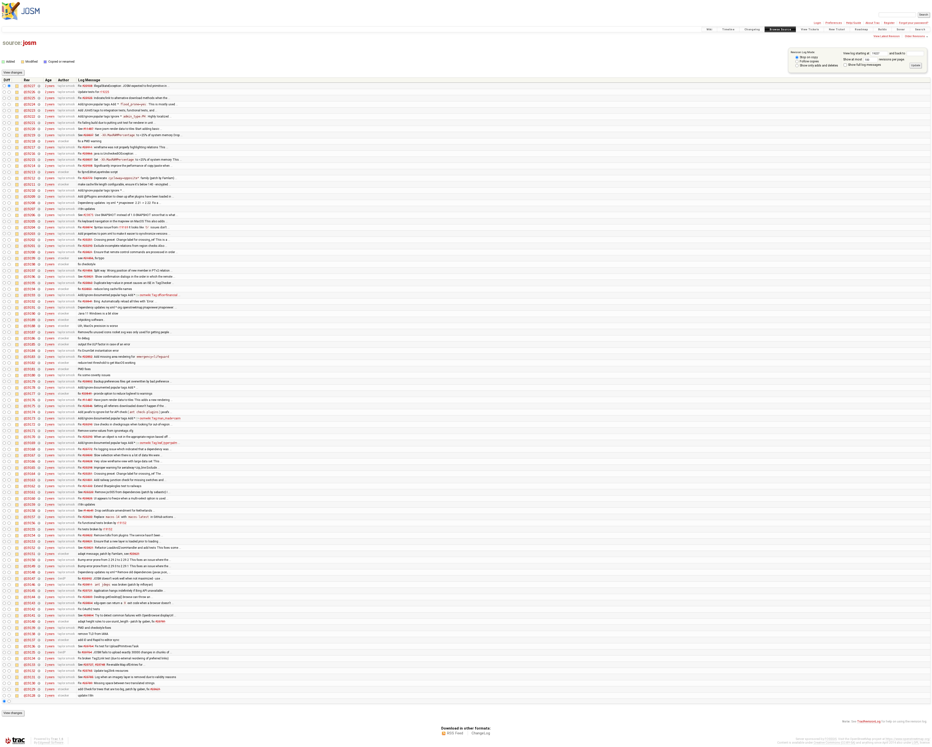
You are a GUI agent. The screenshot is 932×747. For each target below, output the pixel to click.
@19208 (29, 203)
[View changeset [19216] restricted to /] (38, 154)
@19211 (29, 184)
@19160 (29, 498)
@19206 (29, 215)
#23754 (88, 646)
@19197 (29, 271)
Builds (882, 29)
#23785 (88, 677)
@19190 (29, 313)
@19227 (29, 86)
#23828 (87, 461)
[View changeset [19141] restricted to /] (38, 615)
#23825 (87, 498)
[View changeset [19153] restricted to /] (38, 541)
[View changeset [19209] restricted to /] (38, 197)
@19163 (29, 480)
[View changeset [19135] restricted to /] (38, 652)
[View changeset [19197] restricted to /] (38, 271)
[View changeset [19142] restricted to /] (38, 609)
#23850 (87, 289)
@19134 (29, 658)
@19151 (29, 554)
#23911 (87, 147)
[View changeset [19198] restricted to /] (38, 264)
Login (817, 23)
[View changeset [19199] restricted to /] (38, 258)
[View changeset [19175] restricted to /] (38, 406)
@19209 (29, 197)
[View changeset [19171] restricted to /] (38, 431)
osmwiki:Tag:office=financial (158, 295)
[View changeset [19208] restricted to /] (38, 203)
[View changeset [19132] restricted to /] (38, 671)
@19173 (29, 418)
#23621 (134, 554)
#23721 (87, 590)
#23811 (87, 584)
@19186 (29, 338)
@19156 (29, 523)
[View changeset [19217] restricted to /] (38, 147)
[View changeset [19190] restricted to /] (38, 313)
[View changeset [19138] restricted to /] (38, 634)
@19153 (29, 541)
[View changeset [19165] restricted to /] (38, 468)
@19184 (29, 351)
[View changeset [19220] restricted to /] (38, 129)
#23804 (87, 603)
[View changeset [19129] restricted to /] (38, 689)
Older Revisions (915, 36)
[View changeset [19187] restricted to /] (38, 332)
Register (889, 23)
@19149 (29, 566)
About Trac (872, 23)
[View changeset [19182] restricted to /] (38, 363)
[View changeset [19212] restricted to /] (38, 178)
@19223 (29, 110)
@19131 (29, 677)
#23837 (88, 135)
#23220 (88, 492)
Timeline (728, 29)
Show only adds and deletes (818, 65)
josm (29, 42)
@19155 (29, 529)
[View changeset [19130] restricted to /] (38, 683)
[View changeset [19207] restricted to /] (38, 209)
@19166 (29, 461)
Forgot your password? (913, 23)
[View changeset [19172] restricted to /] (38, 424)
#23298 (87, 467)
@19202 (29, 240)
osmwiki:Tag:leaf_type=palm (158, 443)
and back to (897, 53)
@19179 (29, 381)
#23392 (87, 578)
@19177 (29, 394)
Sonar (901, 29)
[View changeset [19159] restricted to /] (38, 504)
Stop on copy (808, 57)
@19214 (29, 166)
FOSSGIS (831, 739)
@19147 (29, 579)
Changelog (752, 29)
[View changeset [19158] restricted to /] (38, 511)
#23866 (87, 153)
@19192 (29, 301)
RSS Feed (455, 733)
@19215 (29, 160)
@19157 (29, 517)
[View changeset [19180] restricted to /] (38, 375)
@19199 (29, 258)
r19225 (104, 92)
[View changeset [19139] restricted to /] (38, 628)
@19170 (29, 437)
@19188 (29, 326)
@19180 (29, 375)
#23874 (87, 227)
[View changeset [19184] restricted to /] (38, 351)
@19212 (29, 178)
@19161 (29, 492)
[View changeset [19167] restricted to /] (38, 455)
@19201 (29, 246)
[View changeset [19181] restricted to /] (38, 369)
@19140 (29, 621)
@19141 (29, 615)
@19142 (29, 609)
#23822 (87, 535)
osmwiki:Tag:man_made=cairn (160, 418)
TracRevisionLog (869, 721)
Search (920, 29)
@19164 (29, 474)
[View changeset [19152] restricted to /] (38, 548)
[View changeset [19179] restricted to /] (38, 381)
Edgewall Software (50, 742)
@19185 (29, 344)
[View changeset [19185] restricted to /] (38, 344)
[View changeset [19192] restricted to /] (38, 301)
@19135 (29, 652)
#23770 (87, 178)
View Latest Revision (887, 36)
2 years (50, 86)
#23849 (87, 393)
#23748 (100, 664)
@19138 (29, 634)
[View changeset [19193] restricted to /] (38, 295)
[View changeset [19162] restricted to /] (38, 486)
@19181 (29, 369)
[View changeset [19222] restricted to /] (38, 116)
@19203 (29, 234)
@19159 (29, 504)
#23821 (87, 252)
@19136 (29, 646)
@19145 (29, 591)
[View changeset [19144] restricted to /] (38, 597)
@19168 (29, 449)
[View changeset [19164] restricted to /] (38, 474)
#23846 (87, 406)
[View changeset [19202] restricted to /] (38, 240)
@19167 (29, 455)
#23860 (87, 283)
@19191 (29, 307)
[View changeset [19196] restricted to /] (38, 277)
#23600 (87, 517)
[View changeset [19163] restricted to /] (38, 480)
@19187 (29, 332)
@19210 (29, 190)
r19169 (123, 227)
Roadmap (861, 29)
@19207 (29, 209)
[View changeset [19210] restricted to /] (38, 190)
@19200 (29, 252)
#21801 (87, 480)
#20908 (87, 86)
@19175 (29, 406)
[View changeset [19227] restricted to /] (38, 86)
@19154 (29, 535)
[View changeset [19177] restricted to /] (38, 394)
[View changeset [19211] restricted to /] (38, 184)
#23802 (87, 381)
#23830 (87, 455)
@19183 (29, 357)
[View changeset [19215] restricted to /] (38, 160)
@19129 (29, 689)
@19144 (29, 597)
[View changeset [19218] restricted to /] (38, 141)
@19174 (29, 412)
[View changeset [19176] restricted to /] (38, 400)
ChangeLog (481, 733)
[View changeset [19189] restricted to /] (38, 320)
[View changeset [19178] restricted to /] (38, 388)
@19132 (29, 671)
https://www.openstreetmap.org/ (908, 739)
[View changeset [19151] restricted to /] (38, 554)
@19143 (29, 603)
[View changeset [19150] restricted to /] (38, 560)
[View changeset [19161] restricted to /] (38, 492)
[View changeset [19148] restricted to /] (38, 572)
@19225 (29, 98)
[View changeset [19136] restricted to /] (38, 646)
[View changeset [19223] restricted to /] (38, 110)
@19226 (29, 92)
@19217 (29, 147)
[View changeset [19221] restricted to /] (38, 123)
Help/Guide (853, 23)
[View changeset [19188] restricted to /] (38, 326)
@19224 (29, 104)
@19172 (29, 424)
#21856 (88, 258)
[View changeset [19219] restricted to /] (38, 135)
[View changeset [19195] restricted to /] (38, 283)
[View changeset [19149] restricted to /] (38, 566)
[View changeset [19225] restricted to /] (38, 98)
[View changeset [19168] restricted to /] (38, 449)
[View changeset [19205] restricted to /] (38, 221)
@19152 (29, 548)
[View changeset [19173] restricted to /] (38, 418)
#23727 (88, 664)
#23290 (87, 246)
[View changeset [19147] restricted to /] (38, 579)
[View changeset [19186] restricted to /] (38, 338)
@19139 (29, 628)
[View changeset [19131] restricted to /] (38, 677)
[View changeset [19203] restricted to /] (38, 234)
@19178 (29, 388)
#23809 (87, 597)
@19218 (29, 141)
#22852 (87, 356)
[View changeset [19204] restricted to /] (38, 227)
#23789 (87, 683)
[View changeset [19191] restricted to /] (38, 307)
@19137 (29, 640)
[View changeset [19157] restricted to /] (38, 517)
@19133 (29, 665)
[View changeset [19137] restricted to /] (38, 640)
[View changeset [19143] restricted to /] (38, 603)
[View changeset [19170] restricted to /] (38, 437)
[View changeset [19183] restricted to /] (38, 357)
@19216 (29, 154)
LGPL (915, 742)
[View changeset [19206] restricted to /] (38, 215)
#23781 (160, 621)
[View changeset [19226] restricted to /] (38, 92)
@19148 (29, 572)
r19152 (121, 523)
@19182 (29, 363)
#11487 (88, 129)
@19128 (29, 695)
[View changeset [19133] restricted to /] (38, 665)
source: (12, 42)
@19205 (29, 221)
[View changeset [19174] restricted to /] (38, 412)
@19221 (29, 123)
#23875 (88, 215)
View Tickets (810, 29)
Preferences (833, 23)
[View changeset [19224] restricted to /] (38, 104)
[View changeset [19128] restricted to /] (38, 695)
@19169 (29, 443)
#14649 (88, 510)
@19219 (29, 135)
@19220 (29, 129)
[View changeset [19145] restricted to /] (38, 591)
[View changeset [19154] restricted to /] (38, 535)
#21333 (87, 486)
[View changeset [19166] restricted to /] (38, 461)
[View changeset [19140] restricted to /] (38, 621)
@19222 (29, 116)
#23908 (87, 165)
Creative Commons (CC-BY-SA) (834, 742)
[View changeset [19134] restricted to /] (38, 658)
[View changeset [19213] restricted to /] (38, 172)
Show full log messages (864, 64)
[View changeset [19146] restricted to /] (38, 585)
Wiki (709, 29)
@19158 (29, 511)
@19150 (29, 560)
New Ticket (837, 29)
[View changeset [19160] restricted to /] (38, 498)
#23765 (87, 670)
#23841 (87, 301)
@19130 (29, 683)
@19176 (29, 400)
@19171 (29, 431)
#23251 (87, 239)
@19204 (29, 227)
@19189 (29, 320)
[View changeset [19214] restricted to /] (38, 166)
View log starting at (856, 53)
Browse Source (780, 29)
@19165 (29, 468)
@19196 (29, 277)
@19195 (29, 283)
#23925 (87, 98)
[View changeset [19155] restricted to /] (38, 529)
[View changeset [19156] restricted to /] (38, 523)
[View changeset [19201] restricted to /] (38, 246)
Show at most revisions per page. (874, 59)
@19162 (29, 486)
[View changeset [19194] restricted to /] (38, 289)
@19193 (29, 295)
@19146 (29, 585)
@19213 (29, 172)
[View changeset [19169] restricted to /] (38, 443)
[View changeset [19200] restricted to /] (38, 252)
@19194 (29, 289)
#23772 (87, 449)
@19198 (29, 264)
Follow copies (809, 61)
